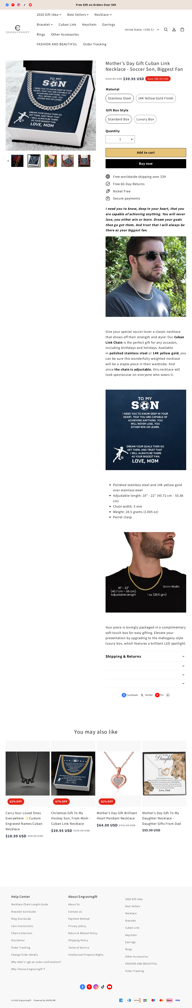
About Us (74, 904)
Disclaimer (18, 940)
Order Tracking (94, 44)
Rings (41, 34)
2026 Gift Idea (47, 14)
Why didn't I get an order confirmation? (36, 962)
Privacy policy (77, 926)
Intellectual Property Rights (85, 954)
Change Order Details (24, 954)
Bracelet (43, 24)
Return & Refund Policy (83, 933)
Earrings (108, 24)
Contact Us (75, 911)
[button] (166, 29)
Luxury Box (145, 119)
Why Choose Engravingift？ (28, 969)
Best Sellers (76, 14)
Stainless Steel (119, 98)
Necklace (101, 14)
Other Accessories (65, 34)
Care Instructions (22, 926)
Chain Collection (21, 933)
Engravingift (25, 1000)
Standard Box (118, 119)
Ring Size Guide (21, 918)
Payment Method (78, 918)
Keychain (89, 24)
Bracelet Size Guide (23, 911)
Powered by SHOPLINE (45, 1000)
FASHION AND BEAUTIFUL (57, 44)
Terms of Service (78, 947)
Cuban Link (67, 24)
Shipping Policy (78, 940)
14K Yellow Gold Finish (156, 98)
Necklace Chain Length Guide (29, 904)
